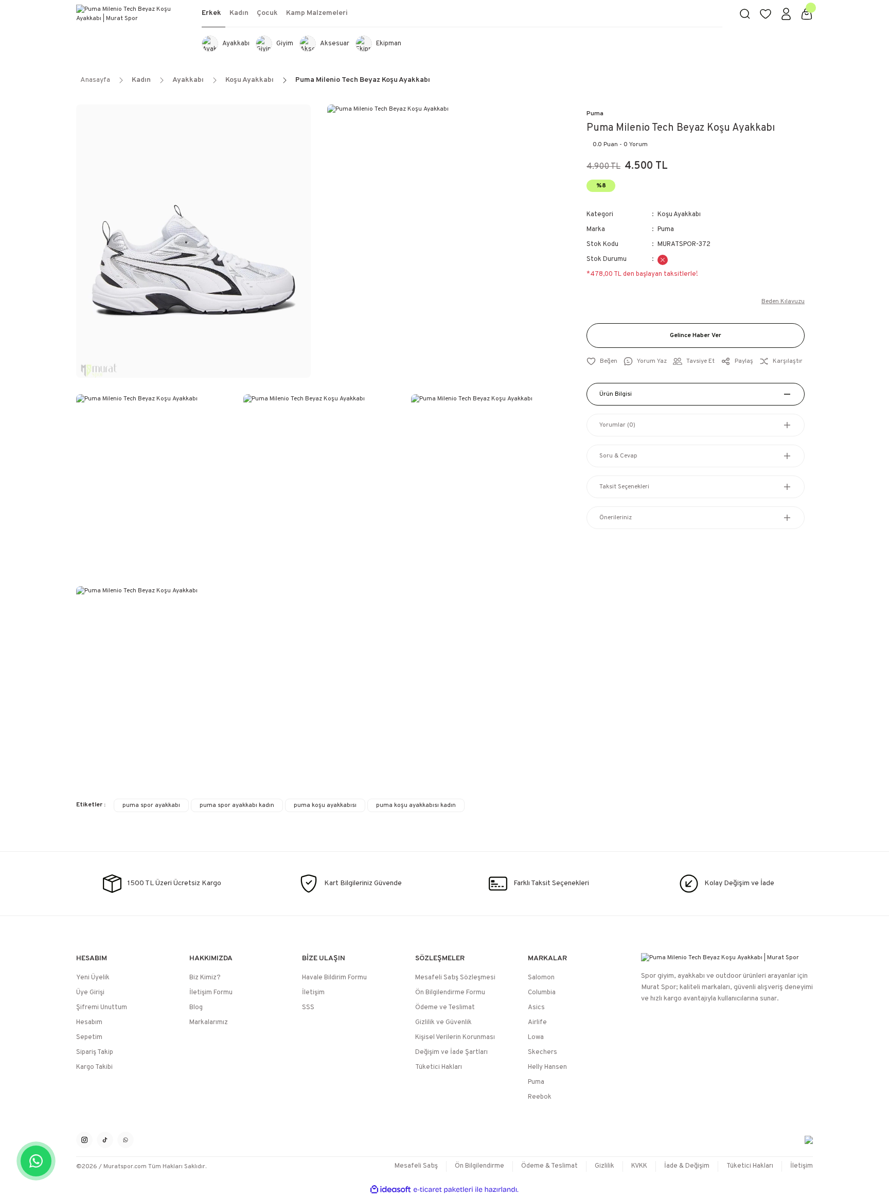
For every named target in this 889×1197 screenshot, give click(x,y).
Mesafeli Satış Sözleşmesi (455, 978)
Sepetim (89, 1037)
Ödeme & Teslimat (549, 1166)
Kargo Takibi (94, 1067)
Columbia (542, 993)
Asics (536, 1008)
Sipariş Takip (94, 1052)
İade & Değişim (686, 1166)
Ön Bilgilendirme (479, 1166)
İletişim (313, 993)
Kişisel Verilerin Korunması (455, 1037)
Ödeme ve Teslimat (445, 1008)
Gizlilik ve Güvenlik (443, 1022)
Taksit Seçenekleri (624, 487)
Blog (196, 1008)
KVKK (639, 1166)
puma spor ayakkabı (151, 805)
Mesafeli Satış (416, 1166)
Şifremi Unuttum (101, 1008)
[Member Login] (786, 14)
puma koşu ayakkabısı (325, 805)
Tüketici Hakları (438, 1067)
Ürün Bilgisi (615, 394)
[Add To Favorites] (601, 361)
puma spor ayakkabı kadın (237, 805)
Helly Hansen (547, 1067)
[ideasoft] (390, 1190)
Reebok (540, 1097)
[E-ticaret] (443, 1189)
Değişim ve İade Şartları (451, 1052)
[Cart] (807, 14)
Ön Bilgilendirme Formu (450, 993)
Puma (594, 114)
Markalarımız (208, 1022)
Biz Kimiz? (205, 978)
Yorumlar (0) (617, 425)
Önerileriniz (615, 518)
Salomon (541, 978)
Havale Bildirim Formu (334, 978)
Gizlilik (604, 1166)
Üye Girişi (90, 993)
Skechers (542, 1052)
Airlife (537, 1022)
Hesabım (89, 1022)
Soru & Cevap (618, 456)
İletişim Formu (211, 993)
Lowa (536, 1037)
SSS (308, 1008)
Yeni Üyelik (93, 978)
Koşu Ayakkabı (679, 214)
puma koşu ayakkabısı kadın (416, 805)
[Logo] (130, 14)
